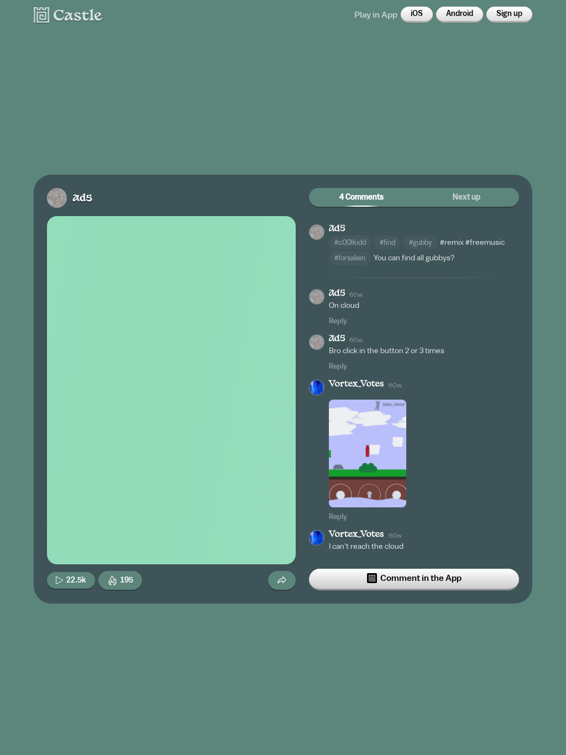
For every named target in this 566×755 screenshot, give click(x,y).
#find (387, 242)
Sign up (509, 14)
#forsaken (349, 257)
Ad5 (82, 198)
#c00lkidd (350, 242)
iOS (417, 14)
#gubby (420, 242)
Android (459, 14)
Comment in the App (421, 578)
